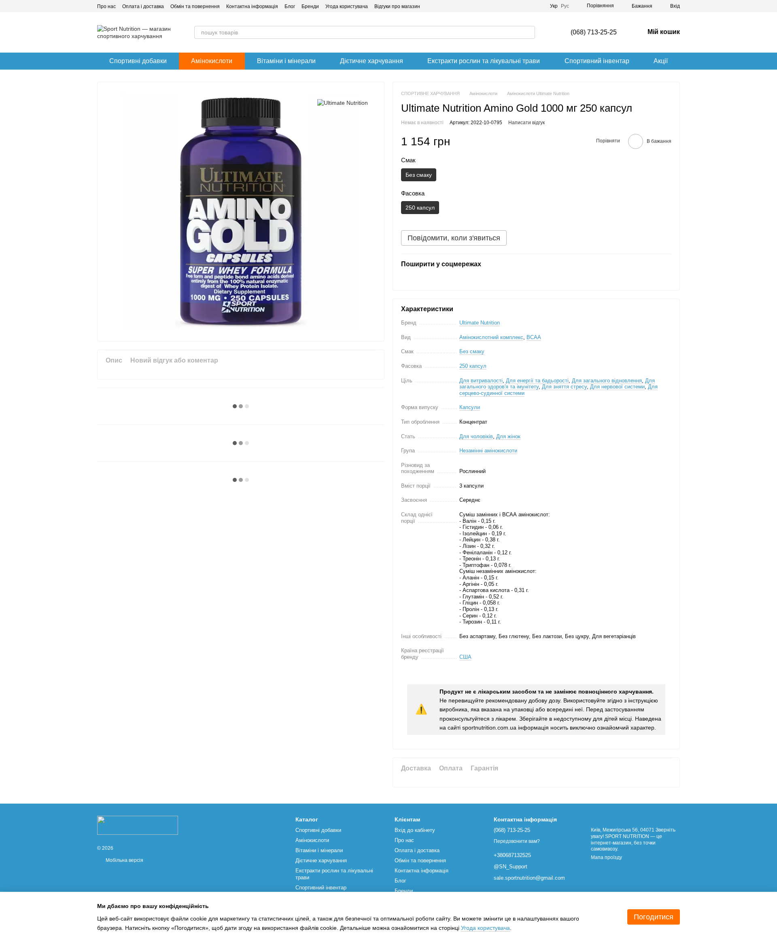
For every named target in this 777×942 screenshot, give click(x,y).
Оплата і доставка (143, 6)
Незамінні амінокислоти (488, 451)
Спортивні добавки (138, 60)
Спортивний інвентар (597, 60)
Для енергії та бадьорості (537, 381)
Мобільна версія (123, 860)
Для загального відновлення (607, 381)
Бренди (310, 6)
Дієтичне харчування (371, 60)
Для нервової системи (617, 387)
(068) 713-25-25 (594, 32)
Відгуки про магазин (397, 6)
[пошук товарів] (528, 32)
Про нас (106, 6)
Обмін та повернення (195, 6)
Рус (565, 6)
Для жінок (508, 436)
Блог (289, 6)
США (465, 657)
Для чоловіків (476, 436)
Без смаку (471, 351)
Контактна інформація (252, 6)
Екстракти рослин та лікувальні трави (483, 60)
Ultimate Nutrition (479, 323)
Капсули (469, 407)
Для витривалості (481, 381)
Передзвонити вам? (517, 841)
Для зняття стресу (564, 387)
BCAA (533, 337)
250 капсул (472, 366)
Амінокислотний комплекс (491, 337)
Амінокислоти (211, 60)
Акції (661, 60)
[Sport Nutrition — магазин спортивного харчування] (137, 825)
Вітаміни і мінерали (286, 60)
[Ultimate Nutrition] (342, 102)
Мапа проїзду (606, 857)
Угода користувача (346, 6)
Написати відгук (526, 122)
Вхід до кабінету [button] (415, 830)
